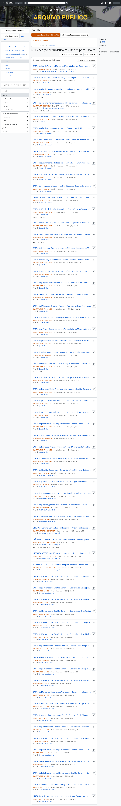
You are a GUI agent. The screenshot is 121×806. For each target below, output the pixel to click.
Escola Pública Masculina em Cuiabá (17, 50)
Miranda (15, 102)
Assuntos (52, 45)
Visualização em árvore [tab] (10, 36)
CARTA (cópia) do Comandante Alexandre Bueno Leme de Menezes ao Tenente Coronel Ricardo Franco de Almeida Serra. (62, 128)
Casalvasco (15, 117)
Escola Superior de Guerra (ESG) (15, 58)
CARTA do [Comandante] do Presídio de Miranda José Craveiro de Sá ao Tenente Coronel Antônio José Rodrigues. (62, 151)
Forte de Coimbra (45, 83)
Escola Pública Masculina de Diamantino (18, 47)
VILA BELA (15, 106)
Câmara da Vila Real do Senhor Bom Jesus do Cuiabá (56, 71)
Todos (5, 95)
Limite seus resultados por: (15, 85)
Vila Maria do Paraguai (15, 124)
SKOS (103, 42)
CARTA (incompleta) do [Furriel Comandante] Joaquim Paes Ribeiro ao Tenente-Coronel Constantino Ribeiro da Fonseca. (62, 223)
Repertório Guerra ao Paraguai (49, 533)
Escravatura (9, 72)
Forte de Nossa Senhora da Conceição (51, 108)
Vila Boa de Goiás (15, 99)
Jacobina (15, 128)
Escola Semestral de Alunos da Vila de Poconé (20, 54)
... (5, 43)
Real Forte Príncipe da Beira (48, 475)
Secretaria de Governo (46, 581)
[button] (102, 3)
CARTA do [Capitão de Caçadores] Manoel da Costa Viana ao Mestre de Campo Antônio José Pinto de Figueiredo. (62, 283)
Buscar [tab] (5, 40)
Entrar (116, 3)
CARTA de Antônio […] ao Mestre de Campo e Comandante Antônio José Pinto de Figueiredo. (62, 234)
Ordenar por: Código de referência (70, 54)
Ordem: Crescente (89, 54)
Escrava (7, 69)
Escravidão (8, 76)
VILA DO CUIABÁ (15, 110)
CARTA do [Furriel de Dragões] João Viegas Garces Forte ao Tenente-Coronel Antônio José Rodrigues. (62, 209)
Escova (7, 65)
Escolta (7, 61)
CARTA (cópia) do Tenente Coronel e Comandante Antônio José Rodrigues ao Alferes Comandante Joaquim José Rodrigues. (62, 89)
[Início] (8, 3)
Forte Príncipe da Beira (15, 113)
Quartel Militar (44, 214)
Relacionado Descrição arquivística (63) (46, 35)
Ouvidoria (42, 122)
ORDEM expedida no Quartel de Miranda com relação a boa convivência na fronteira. (62, 198)
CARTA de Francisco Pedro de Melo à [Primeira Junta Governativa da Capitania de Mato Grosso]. (62, 294)
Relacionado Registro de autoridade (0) (75, 35)
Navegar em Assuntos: (15, 30)
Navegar (18, 3)
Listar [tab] (23, 36)
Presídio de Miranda (45, 133)
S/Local (15, 131)
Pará (15, 121)
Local (5, 91)
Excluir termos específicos (87, 60)
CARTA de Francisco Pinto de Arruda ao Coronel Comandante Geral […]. (62, 447)
